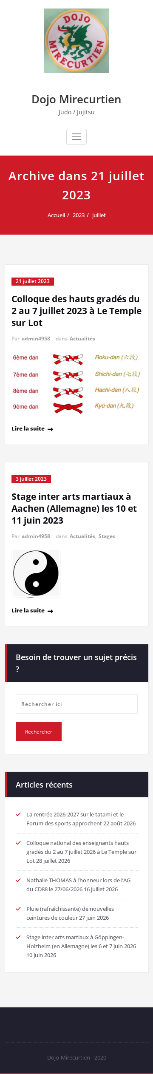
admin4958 (36, 338)
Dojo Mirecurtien (76, 99)
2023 (79, 215)
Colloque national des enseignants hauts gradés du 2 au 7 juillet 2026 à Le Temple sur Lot (81, 851)
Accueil (56, 215)
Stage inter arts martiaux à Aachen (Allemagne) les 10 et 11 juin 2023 (74, 508)
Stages (107, 536)
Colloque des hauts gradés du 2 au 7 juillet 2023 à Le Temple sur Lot (76, 311)
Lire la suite (28, 428)
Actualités (82, 338)
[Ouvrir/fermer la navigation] (76, 137)
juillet (99, 215)
